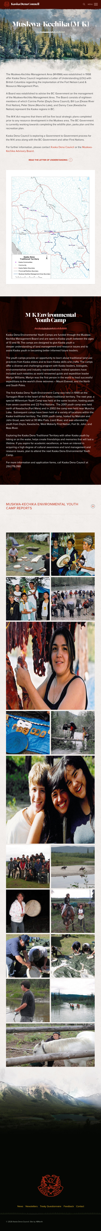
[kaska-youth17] (28, 866)
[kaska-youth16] (73, 866)
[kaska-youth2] (50, 800)
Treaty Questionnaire (50, 1206)
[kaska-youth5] (50, 666)
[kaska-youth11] (28, 1000)
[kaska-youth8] (73, 554)
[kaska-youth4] (28, 732)
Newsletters (32, 1206)
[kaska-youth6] (73, 598)
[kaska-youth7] (28, 598)
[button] (95, 4)
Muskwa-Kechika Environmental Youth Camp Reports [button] (42, 506)
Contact (80, 1206)
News (20, 1206)
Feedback (69, 1206)
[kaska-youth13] (28, 956)
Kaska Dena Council (62, 147)
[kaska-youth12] (73, 956)
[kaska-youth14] (73, 911)
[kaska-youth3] (73, 732)
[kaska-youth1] (73, 1000)
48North (39, 1222)
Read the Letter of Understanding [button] (48, 160)
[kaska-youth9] (28, 554)
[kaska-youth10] (50, 1045)
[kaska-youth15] (28, 911)
